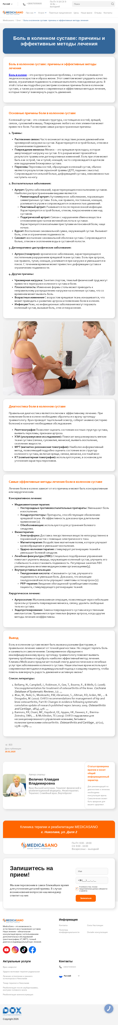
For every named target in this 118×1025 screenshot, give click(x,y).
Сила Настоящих (95, 925)
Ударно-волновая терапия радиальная (21, 971)
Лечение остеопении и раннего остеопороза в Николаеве (18, 977)
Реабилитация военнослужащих (18, 994)
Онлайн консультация (97, 932)
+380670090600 (34, 3)
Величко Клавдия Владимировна (44, 781)
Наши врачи (86, 13)
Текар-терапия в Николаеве (16, 983)
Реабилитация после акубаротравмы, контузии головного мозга (20, 988)
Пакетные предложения (60, 13)
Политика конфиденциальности (69, 931)
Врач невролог (10, 967)
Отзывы (98, 13)
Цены (76, 13)
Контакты (108, 13)
